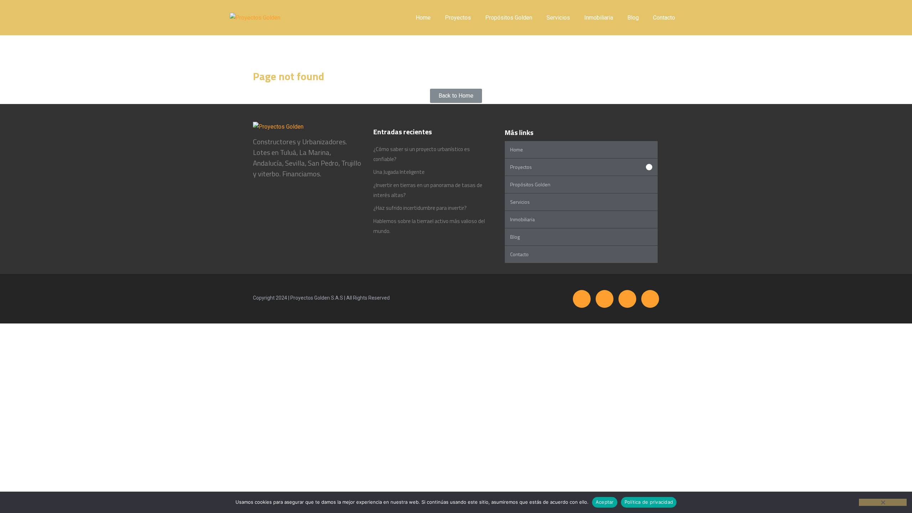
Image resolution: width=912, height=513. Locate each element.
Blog (633, 17)
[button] (581, 167)
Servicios (558, 17)
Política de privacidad (649, 502)
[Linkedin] (627, 299)
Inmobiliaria (598, 17)
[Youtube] (650, 299)
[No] (883, 502)
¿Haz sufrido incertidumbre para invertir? (420, 208)
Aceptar (605, 502)
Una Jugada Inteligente (399, 172)
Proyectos (458, 17)
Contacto (664, 17)
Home (423, 17)
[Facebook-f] (582, 299)
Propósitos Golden (508, 17)
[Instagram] (604, 299)
